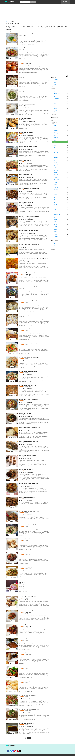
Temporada (54, 122)
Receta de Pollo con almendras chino (28, 146)
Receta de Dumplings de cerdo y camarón (29, 315)
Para (53, 87)
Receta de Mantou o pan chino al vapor (28, 230)
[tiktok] (20, 751)
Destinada (54, 119)
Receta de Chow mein (24, 90)
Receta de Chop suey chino (25, 48)
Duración (54, 114)
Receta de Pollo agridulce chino (26, 625)
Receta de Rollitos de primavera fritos (28, 653)
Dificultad (54, 77)
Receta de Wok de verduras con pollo (28, 371)
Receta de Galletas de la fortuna (26, 539)
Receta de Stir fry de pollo (25, 413)
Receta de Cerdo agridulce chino (27, 610)
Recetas (7, 21)
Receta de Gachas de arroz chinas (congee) (29, 34)
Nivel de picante (55, 240)
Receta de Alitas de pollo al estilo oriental (29, 216)
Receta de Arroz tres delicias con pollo (28, 76)
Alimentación (55, 117)
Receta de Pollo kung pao (25, 160)
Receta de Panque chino (24, 62)
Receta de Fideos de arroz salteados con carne (30, 553)
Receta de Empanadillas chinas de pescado (29, 427)
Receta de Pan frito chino (25, 118)
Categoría (54, 88)
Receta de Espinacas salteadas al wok (28, 287)
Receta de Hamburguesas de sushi (27, 104)
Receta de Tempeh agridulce (26, 202)
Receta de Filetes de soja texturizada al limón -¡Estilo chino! (33, 258)
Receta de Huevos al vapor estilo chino (28, 525)
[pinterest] (18, 751)
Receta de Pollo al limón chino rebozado (28, 329)
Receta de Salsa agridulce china (26, 723)
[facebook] (8, 751)
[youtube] (15, 751)
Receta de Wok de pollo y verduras (27, 385)
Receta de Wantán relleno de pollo (27, 455)
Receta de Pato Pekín (24, 639)
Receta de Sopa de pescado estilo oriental (29, 709)
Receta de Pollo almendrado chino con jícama (30, 343)
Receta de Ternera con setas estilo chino (28, 441)
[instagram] (13, 751)
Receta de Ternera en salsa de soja (27, 497)
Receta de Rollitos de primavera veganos (29, 244)
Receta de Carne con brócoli (25, 667)
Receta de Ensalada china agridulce (27, 695)
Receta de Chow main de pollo (26, 469)
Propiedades (54, 116)
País (53, 124)
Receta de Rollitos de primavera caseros (28, 681)
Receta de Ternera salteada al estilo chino (29, 188)
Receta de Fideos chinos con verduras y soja (29, 357)
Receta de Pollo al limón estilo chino (27, 596)
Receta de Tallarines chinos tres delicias (28, 399)
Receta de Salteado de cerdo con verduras (29, 511)
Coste (53, 242)
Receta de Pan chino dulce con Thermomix (29, 272)
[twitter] (10, 751)
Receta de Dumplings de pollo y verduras (29, 301)
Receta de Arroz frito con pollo (26, 567)
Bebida (53, 250)
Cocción (54, 121)
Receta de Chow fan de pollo (26, 132)
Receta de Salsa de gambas (25, 174)
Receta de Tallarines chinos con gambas (28, 483)
